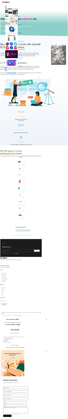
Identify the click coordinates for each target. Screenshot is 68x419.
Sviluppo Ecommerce (4, 274)
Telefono (4, 396)
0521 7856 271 (4, 304)
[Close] (46, 351)
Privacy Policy (4, 315)
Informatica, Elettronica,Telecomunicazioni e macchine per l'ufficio (15, 347)
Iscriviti (37, 250)
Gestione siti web (4, 280)
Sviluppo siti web (4, 273)
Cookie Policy (8, 315)
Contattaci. (16, 253)
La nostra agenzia (4, 287)
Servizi (6, 7)
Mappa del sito (21, 315)
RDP (11, 315)
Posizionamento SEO (4, 277)
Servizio (4, 400)
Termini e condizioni (15, 315)
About (6, 6)
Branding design (4, 281)
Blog (5, 68)
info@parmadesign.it (5, 303)
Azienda (4, 389)
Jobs (5, 69)
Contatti (6, 70)
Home (6, 5)
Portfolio (6, 67)
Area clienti (3, 290)
